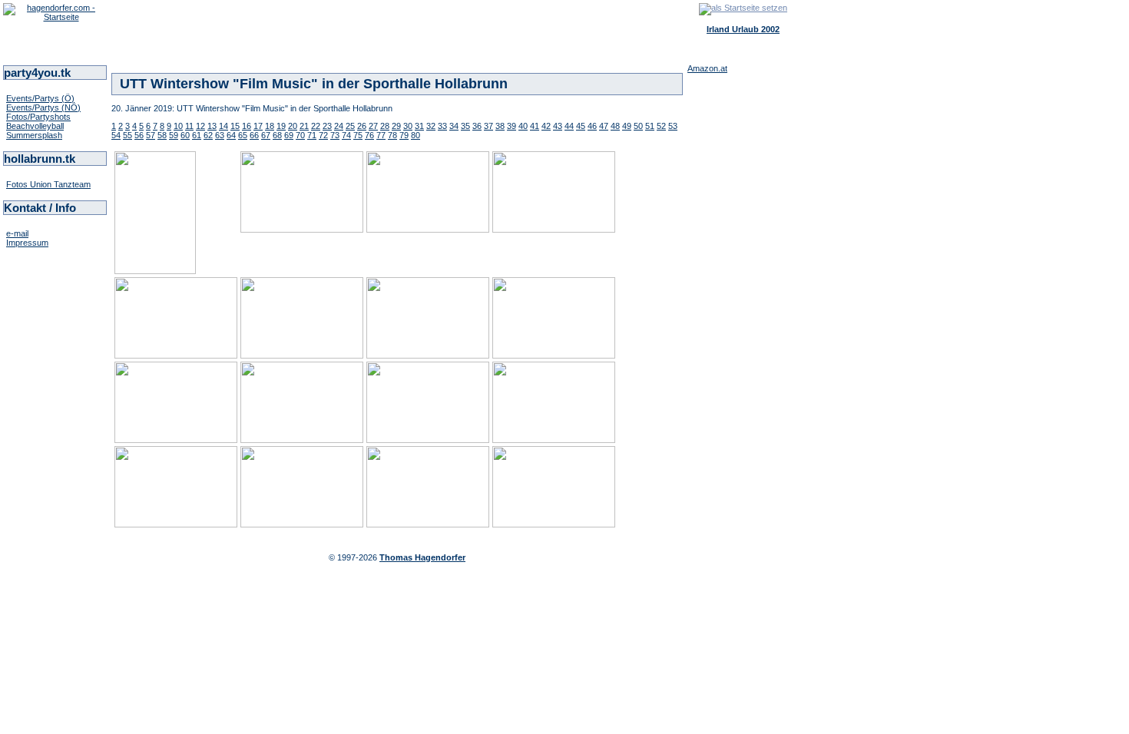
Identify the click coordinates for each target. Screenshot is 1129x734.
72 (323, 135)
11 (189, 126)
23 (327, 126)
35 (465, 126)
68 (277, 135)
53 (672, 126)
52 (661, 126)
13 (212, 126)
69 (288, 135)
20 (292, 126)
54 (116, 135)
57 (150, 135)
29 (396, 126)
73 (334, 135)
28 (384, 126)
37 (488, 126)
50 (638, 126)
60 (185, 135)
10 (178, 126)
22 (315, 126)
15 (235, 126)
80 (415, 135)
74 (346, 135)
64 (231, 135)
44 (569, 126)
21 (304, 126)
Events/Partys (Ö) (40, 98)
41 (534, 126)
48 (615, 126)
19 (281, 126)
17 (258, 126)
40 (523, 126)
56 (139, 135)
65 (242, 135)
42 (546, 126)
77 (381, 135)
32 (430, 126)
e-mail (17, 233)
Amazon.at (707, 68)
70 (300, 135)
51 (649, 126)
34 (454, 126)
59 (173, 135)
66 (254, 135)
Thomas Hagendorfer (422, 557)
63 (219, 135)
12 (200, 126)
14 (223, 126)
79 (404, 135)
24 (338, 126)
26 (361, 126)
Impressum (27, 242)
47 (603, 126)
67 (265, 135)
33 (442, 126)
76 (369, 135)
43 (557, 126)
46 (592, 126)
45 (580, 126)
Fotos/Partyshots (38, 116)
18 (269, 126)
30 (407, 126)
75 (358, 135)
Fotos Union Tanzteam (48, 184)
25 (350, 126)
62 (208, 135)
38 (500, 126)
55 (127, 135)
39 (511, 126)
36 (477, 126)
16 (246, 126)
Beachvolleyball (35, 126)
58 (162, 135)
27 (373, 126)
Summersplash (34, 135)
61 (196, 135)
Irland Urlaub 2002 (743, 29)
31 (419, 126)
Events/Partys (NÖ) (43, 107)
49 (626, 126)
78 (392, 135)
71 (311, 135)
